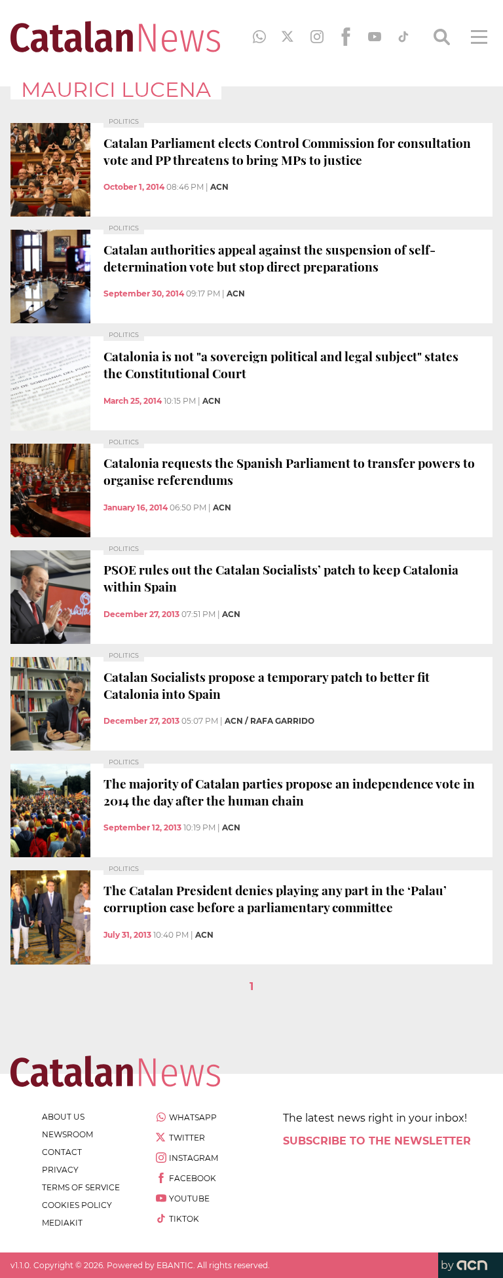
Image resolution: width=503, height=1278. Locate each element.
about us (63, 1117)
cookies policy (77, 1205)
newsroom (67, 1134)
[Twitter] (288, 36)
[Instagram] (317, 36)
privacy (60, 1170)
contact (62, 1152)
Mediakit (62, 1223)
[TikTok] (403, 36)
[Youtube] (374, 36)
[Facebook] (345, 36)
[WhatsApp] (259, 36)
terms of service (81, 1187)
